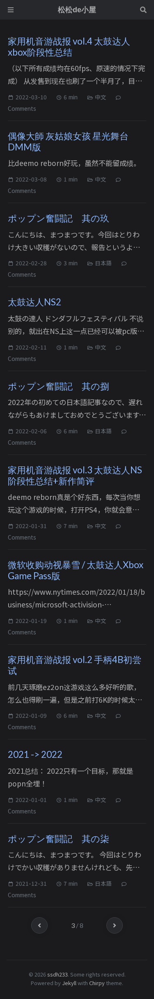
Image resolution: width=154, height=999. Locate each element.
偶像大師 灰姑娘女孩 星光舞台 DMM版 (68, 141)
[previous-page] (39, 925)
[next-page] (114, 925)
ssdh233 (57, 974)
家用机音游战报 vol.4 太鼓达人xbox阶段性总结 (69, 47)
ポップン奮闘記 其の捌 (58, 386)
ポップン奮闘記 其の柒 (58, 838)
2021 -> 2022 (35, 754)
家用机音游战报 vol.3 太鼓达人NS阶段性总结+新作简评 (75, 475)
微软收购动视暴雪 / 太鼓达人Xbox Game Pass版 (75, 570)
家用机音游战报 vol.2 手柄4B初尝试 (74, 665)
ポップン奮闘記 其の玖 (58, 218)
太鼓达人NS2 (34, 301)
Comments (22, 108)
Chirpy (97, 983)
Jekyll (69, 983)
